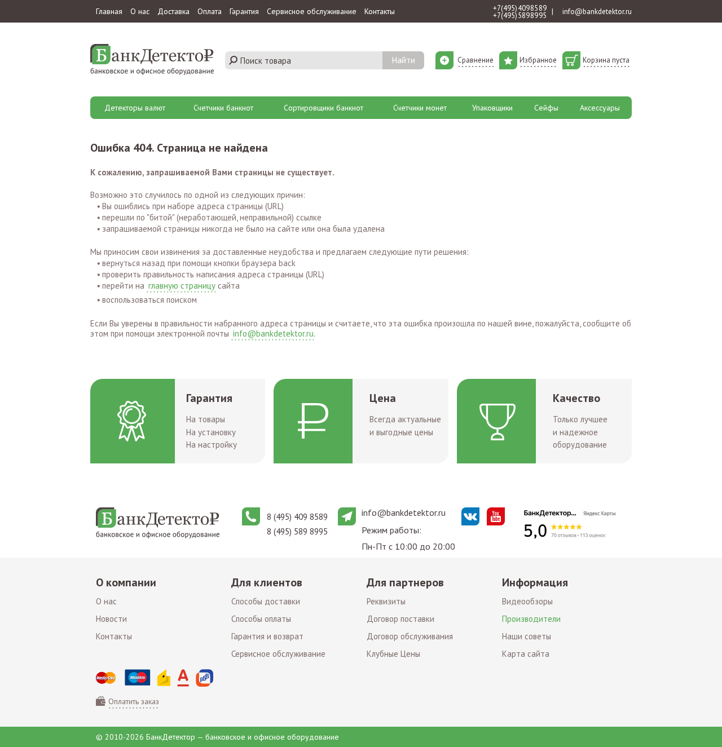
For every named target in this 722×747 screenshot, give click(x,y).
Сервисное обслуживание (311, 11)
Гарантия (244, 11)
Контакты (379, 11)
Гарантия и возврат (267, 636)
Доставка (173, 11)
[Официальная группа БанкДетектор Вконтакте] (470, 516)
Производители (531, 618)
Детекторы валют (134, 108)
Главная (109, 11)
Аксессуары (600, 108)
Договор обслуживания (410, 636)
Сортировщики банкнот (323, 108)
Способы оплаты (261, 618)
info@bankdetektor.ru (597, 11)
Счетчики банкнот (223, 108)
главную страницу (181, 286)
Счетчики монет (420, 108)
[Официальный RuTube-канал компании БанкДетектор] (496, 516)
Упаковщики (492, 108)
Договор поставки (400, 618)
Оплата (209, 11)
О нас (139, 11)
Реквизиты (386, 601)
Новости (111, 618)
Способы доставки (265, 601)
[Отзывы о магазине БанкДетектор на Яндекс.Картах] (569, 523)
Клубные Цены (393, 653)
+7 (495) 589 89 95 (520, 15)
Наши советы (526, 636)
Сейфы (546, 108)
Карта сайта (525, 653)
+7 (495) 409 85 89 (520, 8)
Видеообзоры (527, 601)
